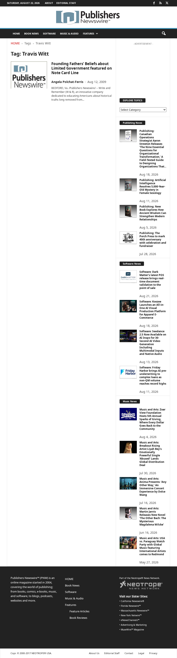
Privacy (153, 653)
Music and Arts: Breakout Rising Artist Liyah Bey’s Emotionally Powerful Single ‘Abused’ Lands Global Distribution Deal (151, 454)
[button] (163, 33)
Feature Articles (79, 611)
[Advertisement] (143, 68)
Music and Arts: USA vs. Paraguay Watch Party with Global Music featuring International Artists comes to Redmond (152, 546)
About (49, 3)
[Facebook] (153, 3)
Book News (31, 33)
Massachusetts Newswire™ (135, 610)
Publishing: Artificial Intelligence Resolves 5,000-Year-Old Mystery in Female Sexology (152, 186)
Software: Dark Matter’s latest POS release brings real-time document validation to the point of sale (151, 280)
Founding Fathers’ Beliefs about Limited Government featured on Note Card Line (81, 68)
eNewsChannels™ (130, 620)
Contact (129, 653)
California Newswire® (132, 601)
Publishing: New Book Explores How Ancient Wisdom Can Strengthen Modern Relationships (152, 213)
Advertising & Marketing (134, 624)
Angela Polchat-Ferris (67, 82)
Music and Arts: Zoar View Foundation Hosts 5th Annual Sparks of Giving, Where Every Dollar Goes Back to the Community (152, 419)
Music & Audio (69, 33)
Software (49, 33)
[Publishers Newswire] (88, 17)
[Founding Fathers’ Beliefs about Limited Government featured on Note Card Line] (29, 75)
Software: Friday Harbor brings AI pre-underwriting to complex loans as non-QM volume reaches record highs (153, 375)
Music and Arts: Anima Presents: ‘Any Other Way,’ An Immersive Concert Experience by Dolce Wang (152, 487)
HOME (16, 33)
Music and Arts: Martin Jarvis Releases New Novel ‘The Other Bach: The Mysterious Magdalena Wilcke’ (152, 516)
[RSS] (160, 3)
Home (15, 43)
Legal (141, 653)
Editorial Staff (66, 3)
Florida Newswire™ (131, 605)
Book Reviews (78, 618)
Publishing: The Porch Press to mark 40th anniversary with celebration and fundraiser (152, 239)
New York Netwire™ (131, 615)
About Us (94, 653)
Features (88, 33)
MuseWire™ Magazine (132, 629)
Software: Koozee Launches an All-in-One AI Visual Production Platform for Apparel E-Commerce (152, 310)
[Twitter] (166, 3)
